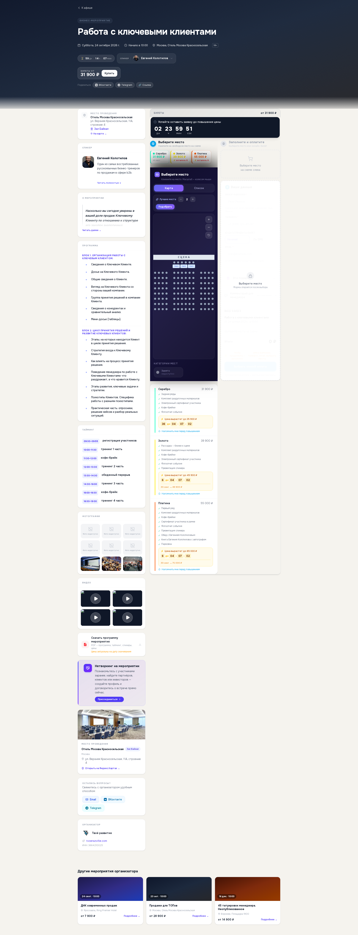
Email (93, 799)
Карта (169, 188)
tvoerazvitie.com (96, 841)
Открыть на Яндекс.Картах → (102, 768)
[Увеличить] (208, 219)
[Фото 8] (111, 564)
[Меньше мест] (180, 199)
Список (199, 188)
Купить (109, 73)
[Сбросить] (208, 235)
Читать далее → (91, 230)
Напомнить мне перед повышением (181, 431)
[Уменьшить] (208, 227)
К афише (87, 8)
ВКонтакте (115, 799)
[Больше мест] (192, 199)
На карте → (100, 133)
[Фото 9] (132, 564)
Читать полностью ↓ (109, 182)
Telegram (95, 808)
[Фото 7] (90, 564)
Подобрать (165, 206)
